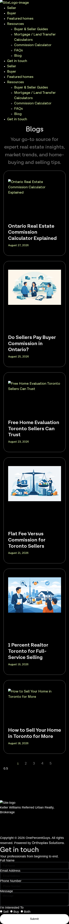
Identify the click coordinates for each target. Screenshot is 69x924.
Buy (16, 911)
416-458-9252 (11, 822)
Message (6, 891)
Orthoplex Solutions (48, 843)
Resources (15, 24)
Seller (11, 8)
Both (27, 911)
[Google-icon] (10, 832)
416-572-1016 (11, 828)
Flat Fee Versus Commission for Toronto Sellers (26, 539)
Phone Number (10, 880)
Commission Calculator (32, 45)
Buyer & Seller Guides (31, 29)
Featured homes (20, 18)
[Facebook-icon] (2, 832)
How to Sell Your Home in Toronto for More (34, 733)
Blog (18, 55)
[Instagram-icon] (6, 832)
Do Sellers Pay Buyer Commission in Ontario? (32, 343)
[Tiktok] (15, 832)
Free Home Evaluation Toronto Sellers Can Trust (33, 428)
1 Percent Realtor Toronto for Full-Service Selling (28, 651)
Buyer (11, 13)
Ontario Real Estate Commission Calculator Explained (32, 232)
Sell (5, 911)
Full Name (7, 860)
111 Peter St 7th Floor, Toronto (24, 817)
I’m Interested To (12, 907)
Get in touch (17, 61)
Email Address (10, 870)
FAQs (18, 50)
